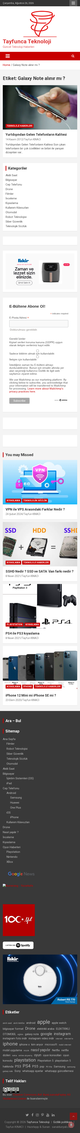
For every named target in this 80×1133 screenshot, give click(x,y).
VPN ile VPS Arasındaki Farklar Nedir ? (35, 509)
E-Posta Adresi (19, 317)
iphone (10, 1044)
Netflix (56, 1050)
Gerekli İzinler (17, 338)
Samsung (16, 797)
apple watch (59, 1023)
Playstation (14, 624)
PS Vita (49, 1067)
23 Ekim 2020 (13, 700)
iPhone (27, 686)
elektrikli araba (45, 1028)
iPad (9, 783)
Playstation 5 (45, 1060)
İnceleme (11, 198)
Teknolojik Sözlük (16, 226)
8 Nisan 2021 (13, 576)
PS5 (35, 1066)
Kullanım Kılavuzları (17, 207)
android (30, 1023)
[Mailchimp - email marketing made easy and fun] (61, 400)
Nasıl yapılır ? (11, 832)
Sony (18, 1071)
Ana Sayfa (9, 739)
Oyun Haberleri (11, 847)
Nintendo (12, 856)
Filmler (10, 193)
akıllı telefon (19, 1023)
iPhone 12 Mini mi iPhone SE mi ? (31, 695)
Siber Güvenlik (14, 221)
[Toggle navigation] (7, 56)
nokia (14, 1055)
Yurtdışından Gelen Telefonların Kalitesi (36, 134)
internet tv (68, 1038)
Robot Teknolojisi (16, 217)
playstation (25, 1060)
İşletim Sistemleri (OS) (20, 778)
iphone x (24, 1044)
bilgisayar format (13, 1028)
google (46, 1034)
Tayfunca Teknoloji (27, 41)
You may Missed (19, 455)
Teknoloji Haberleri (19, 126)
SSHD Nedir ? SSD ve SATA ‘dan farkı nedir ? (39, 571)
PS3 (18, 1066)
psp (42, 1066)
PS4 (27, 1066)
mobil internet (65, 1045)
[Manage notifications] (71, 1125)
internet (59, 1038)
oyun (37, 1055)
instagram (62, 1034)
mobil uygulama (12, 1050)
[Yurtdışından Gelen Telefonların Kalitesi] (40, 107)
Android (11, 793)
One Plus (15, 807)
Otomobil (11, 212)
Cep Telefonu (14, 184)
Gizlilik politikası (62, 1122)
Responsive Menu (73, 3)
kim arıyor (37, 1044)
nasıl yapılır (40, 1050)
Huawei (14, 802)
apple (43, 1022)
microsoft (51, 1044)
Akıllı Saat (11, 175)
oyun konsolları (52, 1055)
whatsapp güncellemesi (59, 1071)
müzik (26, 1050)
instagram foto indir (15, 1038)
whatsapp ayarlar (32, 1071)
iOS (9, 812)
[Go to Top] (73, 1116)
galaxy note (32, 1034)
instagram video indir (41, 1038)
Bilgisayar (11, 180)
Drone (9, 189)
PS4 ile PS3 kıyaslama (22, 633)
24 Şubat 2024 (14, 514)
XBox (10, 861)
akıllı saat (7, 1023)
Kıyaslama (12, 203)
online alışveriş (25, 1055)
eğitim (20, 1034)
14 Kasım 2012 (14, 139)
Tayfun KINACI (32, 139)
